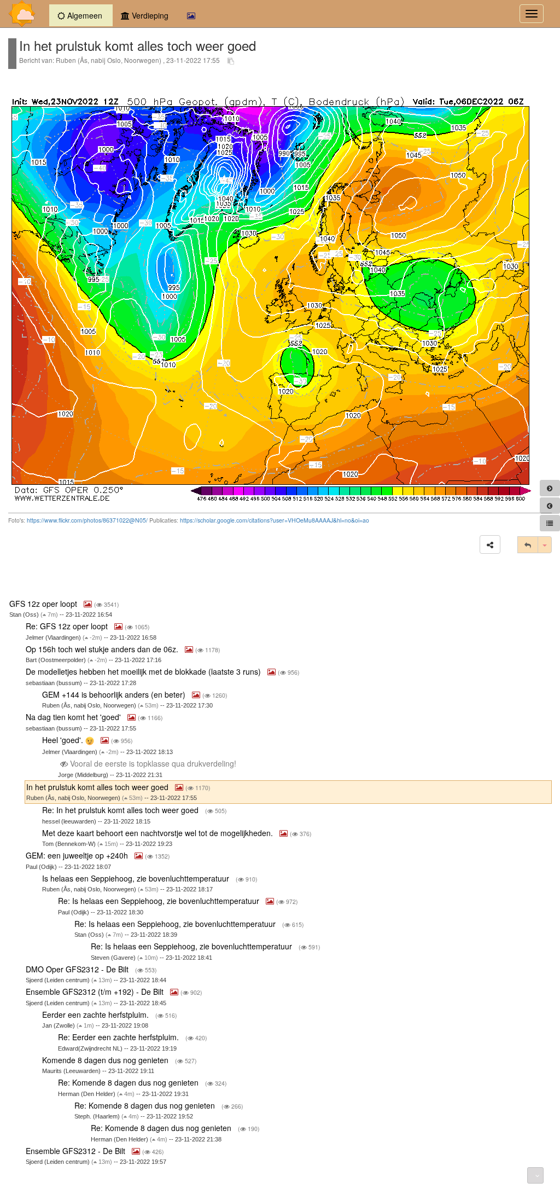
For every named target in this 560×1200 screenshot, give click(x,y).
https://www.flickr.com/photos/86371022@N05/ (87, 520)
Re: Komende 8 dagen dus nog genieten (129, 1082)
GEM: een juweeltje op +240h (78, 855)
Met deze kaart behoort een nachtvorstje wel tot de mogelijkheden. (158, 832)
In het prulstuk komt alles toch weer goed (98, 786)
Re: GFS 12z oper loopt (68, 626)
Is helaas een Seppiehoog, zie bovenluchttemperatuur (136, 878)
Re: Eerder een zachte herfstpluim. (119, 1036)
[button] (490, 544)
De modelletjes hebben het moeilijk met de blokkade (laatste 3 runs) (144, 671)
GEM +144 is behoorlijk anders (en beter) (115, 694)
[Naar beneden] (535, 1175)
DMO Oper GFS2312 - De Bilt (78, 969)
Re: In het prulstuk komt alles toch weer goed (121, 809)
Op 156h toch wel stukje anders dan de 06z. (103, 649)
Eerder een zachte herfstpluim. (96, 1014)
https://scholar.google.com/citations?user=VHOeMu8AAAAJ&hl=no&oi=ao (274, 520)
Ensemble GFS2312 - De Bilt (76, 1150)
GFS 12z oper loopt (44, 603)
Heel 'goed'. (63, 739)
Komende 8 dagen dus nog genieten (106, 1059)
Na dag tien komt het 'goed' (74, 716)
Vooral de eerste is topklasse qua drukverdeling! (153, 763)
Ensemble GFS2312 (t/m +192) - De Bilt (96, 991)
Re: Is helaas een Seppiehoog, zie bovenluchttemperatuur (159, 900)
